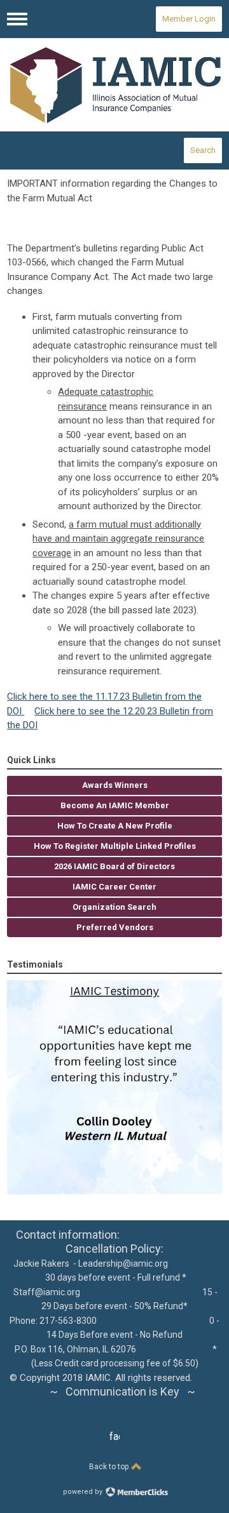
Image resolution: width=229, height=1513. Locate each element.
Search (203, 150)
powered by (83, 1492)
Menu (17, 19)
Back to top (109, 1466)
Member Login (189, 18)
